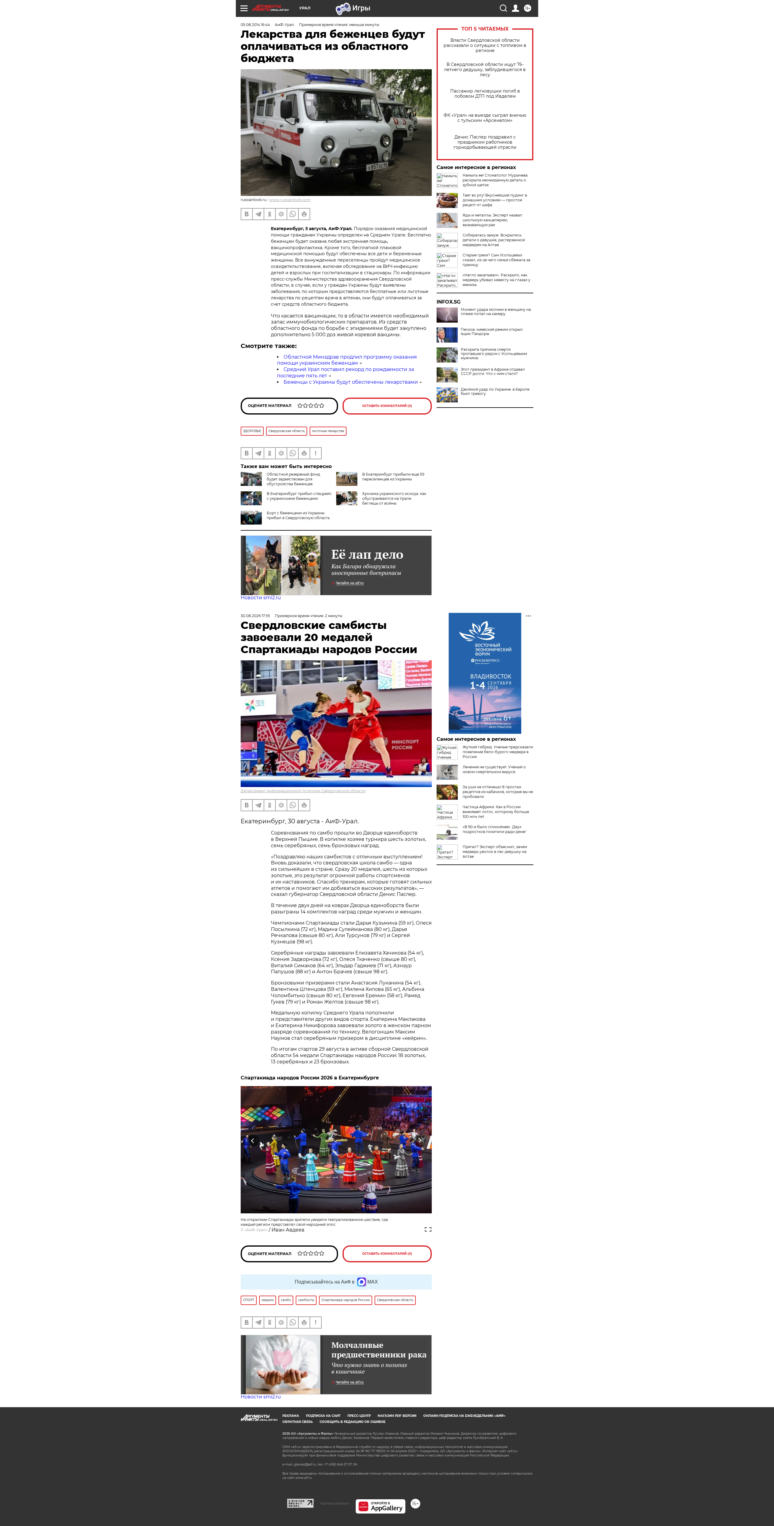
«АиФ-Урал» (256, 1230)
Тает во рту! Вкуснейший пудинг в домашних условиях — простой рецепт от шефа (495, 200)
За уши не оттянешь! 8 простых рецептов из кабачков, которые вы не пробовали (498, 792)
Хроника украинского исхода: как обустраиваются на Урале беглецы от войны (394, 498)
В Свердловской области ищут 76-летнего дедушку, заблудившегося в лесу (485, 69)
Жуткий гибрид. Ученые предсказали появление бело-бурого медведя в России (498, 752)
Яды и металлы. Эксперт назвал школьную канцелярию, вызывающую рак (492, 220)
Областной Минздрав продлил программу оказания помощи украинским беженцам (347, 360)
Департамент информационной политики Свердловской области (303, 791)
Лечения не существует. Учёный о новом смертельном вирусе (494, 769)
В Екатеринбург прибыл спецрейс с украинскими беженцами (299, 496)
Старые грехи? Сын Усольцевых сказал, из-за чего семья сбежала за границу (496, 260)
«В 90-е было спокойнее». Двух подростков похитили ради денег (494, 829)
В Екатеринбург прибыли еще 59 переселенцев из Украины (393, 476)
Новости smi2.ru (261, 597)
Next (420, 1140)
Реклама (290, 1416)
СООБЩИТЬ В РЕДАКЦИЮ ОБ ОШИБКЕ (352, 1422)
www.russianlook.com (290, 199)
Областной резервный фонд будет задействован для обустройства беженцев (293, 479)
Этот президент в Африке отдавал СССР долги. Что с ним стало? (493, 371)
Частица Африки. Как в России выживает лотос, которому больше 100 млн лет (496, 812)
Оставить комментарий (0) (387, 406)
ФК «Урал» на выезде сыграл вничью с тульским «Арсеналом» (485, 118)
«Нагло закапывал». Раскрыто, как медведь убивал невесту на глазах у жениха (496, 280)
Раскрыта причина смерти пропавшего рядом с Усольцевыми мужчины (494, 353)
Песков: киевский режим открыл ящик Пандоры (492, 331)
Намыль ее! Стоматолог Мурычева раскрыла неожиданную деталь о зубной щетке (495, 180)
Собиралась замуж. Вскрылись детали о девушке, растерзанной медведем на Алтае (494, 240)
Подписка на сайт (323, 1416)
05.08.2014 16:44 (255, 24)
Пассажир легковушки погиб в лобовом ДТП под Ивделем (485, 94)
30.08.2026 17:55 (255, 615)
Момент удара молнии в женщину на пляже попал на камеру (496, 311)
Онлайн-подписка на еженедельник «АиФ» (464, 1416)
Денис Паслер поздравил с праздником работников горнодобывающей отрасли (485, 142)
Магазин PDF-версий (397, 1416)
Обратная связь (297, 1422)
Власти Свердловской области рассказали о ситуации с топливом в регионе (485, 45)
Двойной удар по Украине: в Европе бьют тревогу (495, 391)
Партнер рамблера (334, 1503)
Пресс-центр (359, 1416)
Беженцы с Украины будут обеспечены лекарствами (351, 382)
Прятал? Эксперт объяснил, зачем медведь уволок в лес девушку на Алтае (495, 851)
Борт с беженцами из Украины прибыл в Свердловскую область (298, 515)
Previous (253, 1140)
